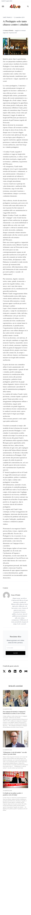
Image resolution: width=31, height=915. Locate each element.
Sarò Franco (7, 17)
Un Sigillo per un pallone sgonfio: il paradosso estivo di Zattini (12, 794)
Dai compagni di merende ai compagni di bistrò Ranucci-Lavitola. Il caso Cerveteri (14, 712)
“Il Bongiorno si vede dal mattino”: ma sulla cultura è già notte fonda (15, 753)
